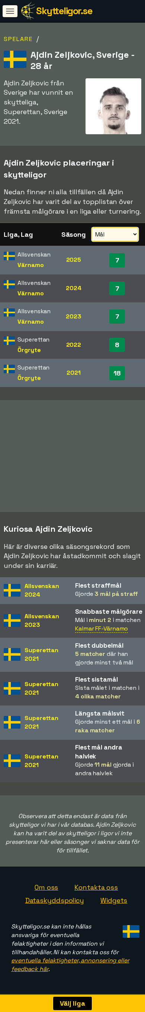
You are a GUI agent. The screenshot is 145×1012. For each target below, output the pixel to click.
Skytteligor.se (64, 10)
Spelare (18, 39)
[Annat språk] (130, 929)
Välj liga (72, 1003)
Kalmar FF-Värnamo (101, 628)
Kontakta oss (96, 887)
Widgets (113, 900)
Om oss (46, 887)
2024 (73, 288)
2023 (73, 316)
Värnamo (30, 265)
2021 (74, 373)
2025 (73, 260)
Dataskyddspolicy (54, 900)
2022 (73, 345)
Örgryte (29, 350)
